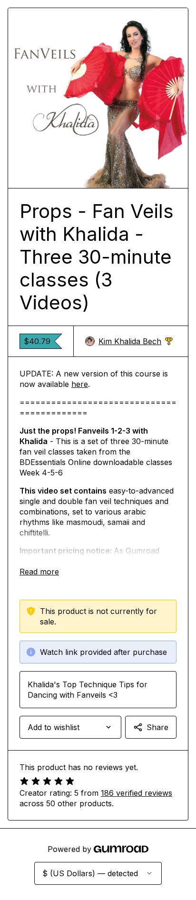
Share (157, 727)
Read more (39, 571)
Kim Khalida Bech (135, 341)
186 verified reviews (136, 793)
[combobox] (70, 727)
